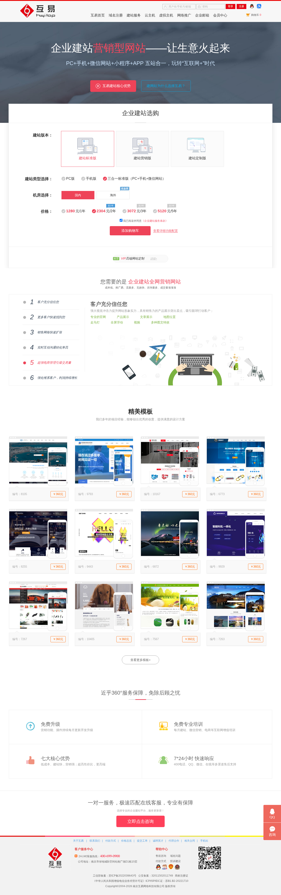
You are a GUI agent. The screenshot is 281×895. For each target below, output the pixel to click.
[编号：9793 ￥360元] (104, 482)
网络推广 (184, 15)
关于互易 (78, 840)
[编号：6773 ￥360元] (235, 482)
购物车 (256, 14)
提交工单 (142, 840)
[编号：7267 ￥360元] (38, 627)
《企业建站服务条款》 (155, 220)
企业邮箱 (202, 15)
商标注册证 (181, 875)
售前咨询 (161, 855)
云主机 (150, 15)
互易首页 (98, 15)
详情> (153, 258)
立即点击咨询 (140, 821)
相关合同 (189, 840)
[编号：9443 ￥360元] (104, 555)
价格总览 (126, 840)
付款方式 (110, 840)
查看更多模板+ (140, 660)
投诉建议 (175, 861)
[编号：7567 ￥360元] (169, 627)
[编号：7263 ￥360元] (235, 627)
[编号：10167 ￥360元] (169, 482)
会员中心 (220, 15)
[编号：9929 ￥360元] (235, 555)
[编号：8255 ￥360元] (38, 555)
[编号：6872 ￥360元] (169, 555)
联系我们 (95, 840)
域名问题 (175, 855)
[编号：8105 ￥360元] (38, 482)
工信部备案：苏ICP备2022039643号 (114, 875)
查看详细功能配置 (165, 230)
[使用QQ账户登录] (252, 7)
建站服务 (134, 15)
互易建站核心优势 (117, 86)
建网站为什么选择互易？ (166, 86)
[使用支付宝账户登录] (259, 7)
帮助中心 (162, 849)
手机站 (204, 840)
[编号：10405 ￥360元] (104, 627)
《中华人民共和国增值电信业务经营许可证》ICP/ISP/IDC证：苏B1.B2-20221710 (140, 880)
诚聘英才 (158, 840)
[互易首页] (46, 11)
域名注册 (116, 15)
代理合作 (174, 840)
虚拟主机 (166, 15)
